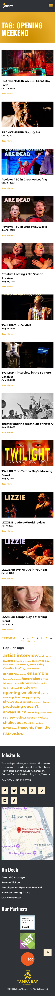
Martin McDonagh (11, 688)
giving (45, 678)
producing (44, 702)
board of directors (11, 665)
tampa (7, 727)
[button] (51, 5)
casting (39, 664)
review (9, 717)
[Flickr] (5, 800)
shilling (31, 723)
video (17, 733)
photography (34, 698)
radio (49, 713)
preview (35, 702)
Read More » (7, 94)
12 (22, 641)
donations (10, 673)
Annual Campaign (13, 877)
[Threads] (32, 790)
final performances (12, 679)
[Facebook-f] (5, 790)
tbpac (14, 728)
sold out (39, 723)
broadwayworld (27, 665)
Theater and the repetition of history (27, 424)
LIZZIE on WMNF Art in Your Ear (24, 569)
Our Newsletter (11, 897)
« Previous (9, 637)
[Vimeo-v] (41, 790)
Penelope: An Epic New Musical (22, 887)
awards (8, 660)
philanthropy (20, 697)
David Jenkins (32, 668)
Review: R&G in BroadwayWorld (24, 227)
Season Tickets (11, 882)
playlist (18, 702)
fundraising (31, 679)
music (25, 687)
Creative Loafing (14, 668)
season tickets (37, 717)
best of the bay (40, 660)
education (21, 674)
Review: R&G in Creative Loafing (24, 179)
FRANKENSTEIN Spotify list (21, 132)
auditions (45, 656)
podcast (26, 702)
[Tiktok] (14, 800)
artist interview (21, 655)
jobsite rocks (39, 683)
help (16, 683)
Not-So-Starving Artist (16, 892)
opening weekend (21, 692)
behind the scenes (22, 661)
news (34, 687)
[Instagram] (23, 790)
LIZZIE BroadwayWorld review (23, 522)
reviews (21, 717)
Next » (31, 641)
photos (8, 701)
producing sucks (37, 712)
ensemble (37, 673)
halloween (8, 683)
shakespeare (15, 722)
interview (26, 682)
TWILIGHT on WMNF (16, 325)
